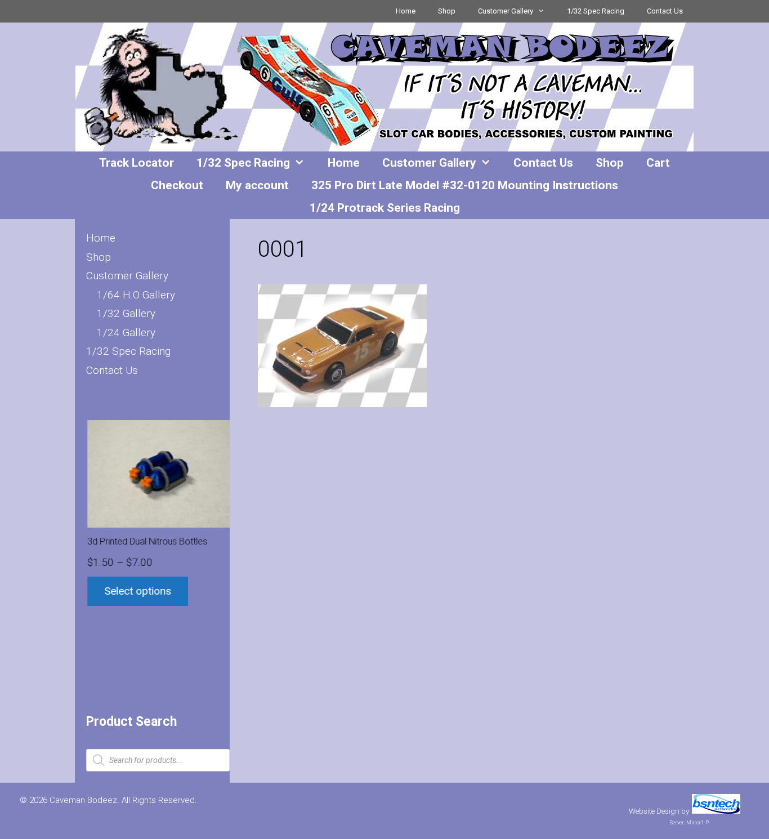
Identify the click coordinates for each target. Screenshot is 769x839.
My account (257, 185)
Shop (446, 11)
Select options (136, 590)
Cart (658, 162)
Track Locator (136, 162)
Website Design (654, 811)
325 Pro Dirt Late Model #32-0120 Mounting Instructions (464, 185)
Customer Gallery (505, 11)
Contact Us (665, 11)
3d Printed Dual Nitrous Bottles (146, 541)
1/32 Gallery (126, 313)
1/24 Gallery (126, 332)
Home (405, 11)
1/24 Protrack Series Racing (385, 208)
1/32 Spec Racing (595, 11)
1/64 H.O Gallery (136, 294)
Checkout (177, 185)
